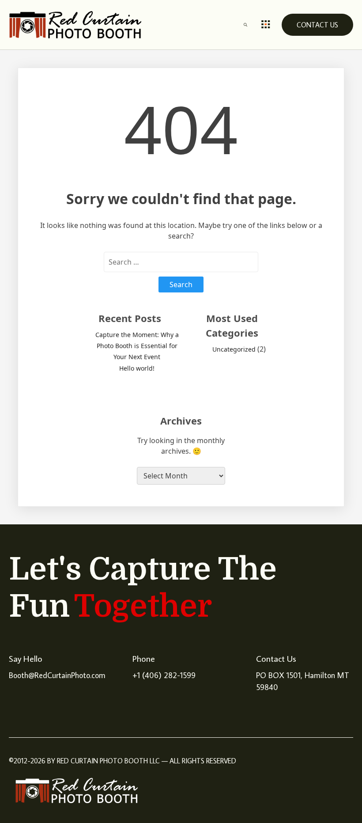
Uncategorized (234, 349)
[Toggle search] (245, 24)
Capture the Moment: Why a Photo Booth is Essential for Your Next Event (137, 345)
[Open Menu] (266, 25)
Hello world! (137, 368)
